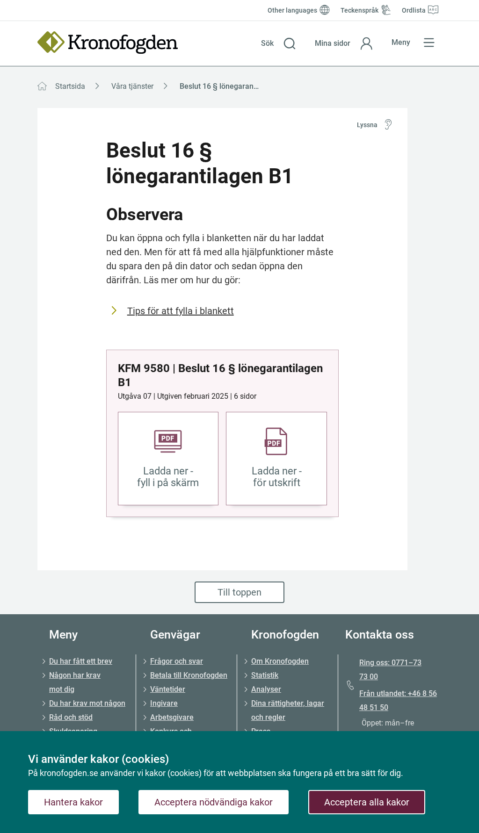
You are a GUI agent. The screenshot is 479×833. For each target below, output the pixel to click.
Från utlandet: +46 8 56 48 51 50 (398, 700)
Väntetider (167, 689)
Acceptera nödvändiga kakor (213, 802)
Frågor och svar (176, 661)
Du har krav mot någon (87, 703)
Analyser (266, 689)
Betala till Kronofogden (188, 675)
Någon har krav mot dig (75, 682)
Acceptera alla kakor (366, 802)
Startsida (70, 86)
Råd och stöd (71, 717)
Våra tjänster (132, 86)
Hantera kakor (73, 802)
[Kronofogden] (107, 42)
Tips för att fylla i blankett (180, 310)
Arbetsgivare (172, 717)
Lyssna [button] (367, 125)
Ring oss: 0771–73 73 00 (390, 669)
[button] (278, 43)
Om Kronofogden (280, 661)
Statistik (264, 675)
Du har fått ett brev (80, 661)
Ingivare (164, 703)
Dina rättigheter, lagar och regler (287, 710)
